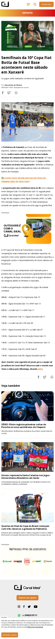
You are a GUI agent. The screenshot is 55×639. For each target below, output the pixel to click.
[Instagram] (19, 606)
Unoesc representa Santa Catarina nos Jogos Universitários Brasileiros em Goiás (25, 476)
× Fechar (4, 617)
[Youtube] (35, 606)
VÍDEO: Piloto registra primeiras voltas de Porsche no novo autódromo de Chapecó (23, 426)
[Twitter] (29, 606)
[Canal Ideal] (9, 4)
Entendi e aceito (10, 635)
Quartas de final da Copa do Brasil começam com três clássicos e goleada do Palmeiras (25, 527)
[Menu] (29, 4)
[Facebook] (24, 606)
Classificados (46, 4)
